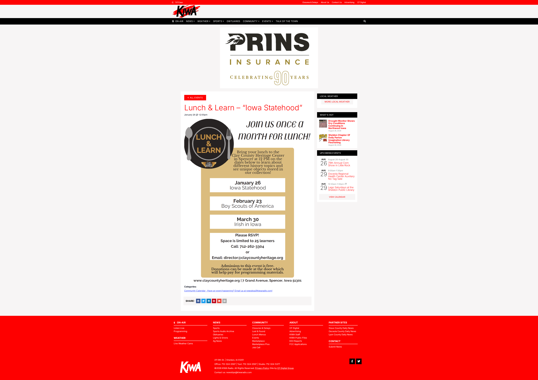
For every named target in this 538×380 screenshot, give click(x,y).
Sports (217, 21)
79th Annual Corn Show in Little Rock (339, 164)
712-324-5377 (273, 364)
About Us (325, 2)
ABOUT (293, 322)
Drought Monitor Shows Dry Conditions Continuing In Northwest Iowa (341, 124)
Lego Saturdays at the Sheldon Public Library (341, 188)
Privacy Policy (262, 368)
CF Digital (361, 2)
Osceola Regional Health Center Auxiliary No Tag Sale (341, 176)
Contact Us (337, 2)
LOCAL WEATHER (329, 96)
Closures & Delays (310, 2)
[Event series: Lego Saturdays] (346, 184)
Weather (202, 21)
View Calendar (337, 197)
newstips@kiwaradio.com (239, 372)
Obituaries (233, 21)
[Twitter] (359, 361)
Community (250, 21)
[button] (364, 21)
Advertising (349, 2)
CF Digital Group (285, 368)
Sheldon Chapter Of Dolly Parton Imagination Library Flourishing (339, 139)
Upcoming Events (330, 153)
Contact (334, 341)
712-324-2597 (229, 364)
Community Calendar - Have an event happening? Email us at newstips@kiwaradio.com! (228, 290)
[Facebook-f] (352, 361)
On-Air (179, 21)
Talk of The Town (287, 21)
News (189, 21)
